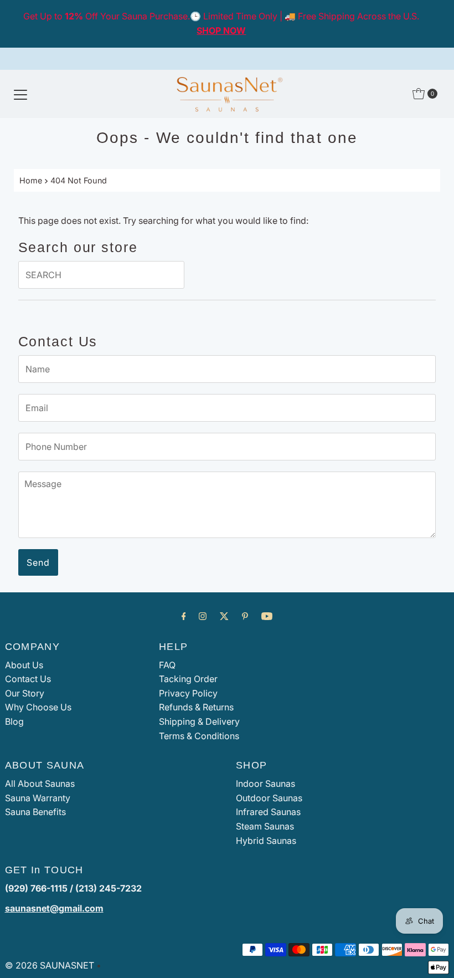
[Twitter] (224, 616)
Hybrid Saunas (266, 840)
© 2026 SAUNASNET (49, 965)
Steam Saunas (265, 826)
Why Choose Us (38, 707)
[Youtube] (266, 616)
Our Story (24, 693)
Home (30, 180)
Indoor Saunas (265, 783)
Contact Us (28, 678)
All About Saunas (40, 783)
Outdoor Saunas (269, 797)
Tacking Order (188, 678)
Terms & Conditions (199, 735)
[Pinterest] (245, 616)
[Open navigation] (20, 93)
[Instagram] (203, 616)
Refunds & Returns (196, 707)
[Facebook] (184, 616)
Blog (14, 721)
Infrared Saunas (268, 811)
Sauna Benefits (35, 811)
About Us (24, 664)
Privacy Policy (188, 693)
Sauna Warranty (37, 797)
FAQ (167, 664)
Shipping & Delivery (199, 721)
